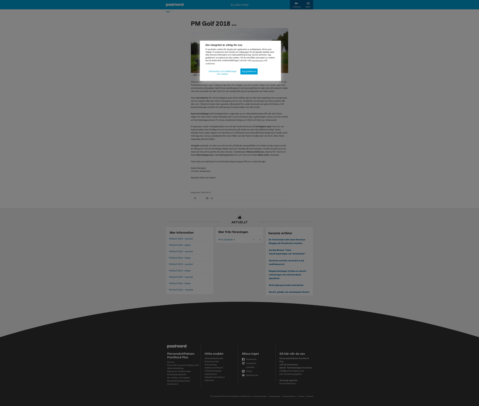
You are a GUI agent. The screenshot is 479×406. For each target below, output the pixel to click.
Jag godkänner (249, 71)
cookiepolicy (210, 63)
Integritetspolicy (257, 60)
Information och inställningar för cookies (223, 72)
